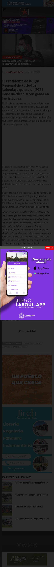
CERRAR (49, 247)
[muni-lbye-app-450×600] (27, 319)
